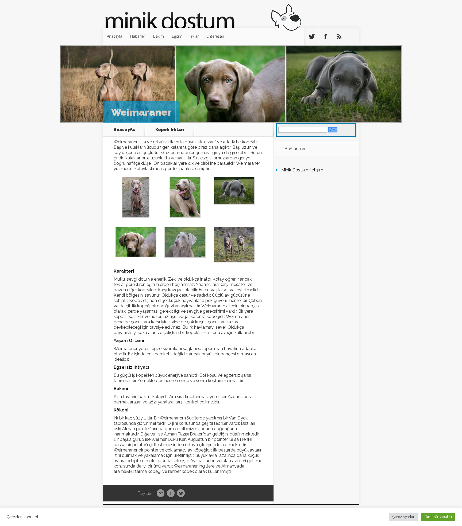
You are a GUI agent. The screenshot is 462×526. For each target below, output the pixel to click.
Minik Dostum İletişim (302, 169)
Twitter (181, 493)
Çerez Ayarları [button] (403, 517)
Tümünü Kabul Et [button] (438, 517)
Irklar (194, 36)
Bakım (158, 36)
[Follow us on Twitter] (311, 36)
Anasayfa (114, 36)
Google (160, 493)
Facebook (171, 493)
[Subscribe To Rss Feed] (338, 36)
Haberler (137, 36)
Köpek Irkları (169, 129)
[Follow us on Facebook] (325, 36)
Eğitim (177, 36)
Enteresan (215, 36)
